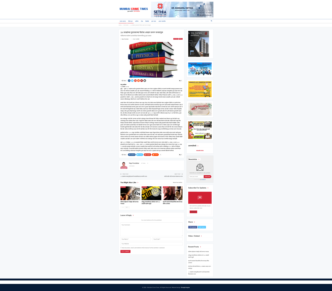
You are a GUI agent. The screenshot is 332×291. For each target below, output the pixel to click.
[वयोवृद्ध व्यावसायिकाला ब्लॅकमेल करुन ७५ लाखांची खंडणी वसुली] (151, 193)
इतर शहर (153, 21)
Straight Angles (185, 287)
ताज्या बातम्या (123, 21)
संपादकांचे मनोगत (200, 150)
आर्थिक (136, 21)
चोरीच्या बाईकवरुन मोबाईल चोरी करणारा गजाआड (198, 251)
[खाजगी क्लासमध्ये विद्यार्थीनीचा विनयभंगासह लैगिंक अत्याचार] (173, 193)
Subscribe (207, 176)
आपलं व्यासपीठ (162, 21)
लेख (142, 21)
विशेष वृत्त (130, 21)
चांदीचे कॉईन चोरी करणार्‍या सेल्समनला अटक (173, 176)
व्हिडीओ (147, 21)
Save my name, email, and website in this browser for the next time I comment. (143, 247)
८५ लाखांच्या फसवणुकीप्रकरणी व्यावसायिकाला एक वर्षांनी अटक (133, 176)
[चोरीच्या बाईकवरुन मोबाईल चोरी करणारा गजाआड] (130, 193)
